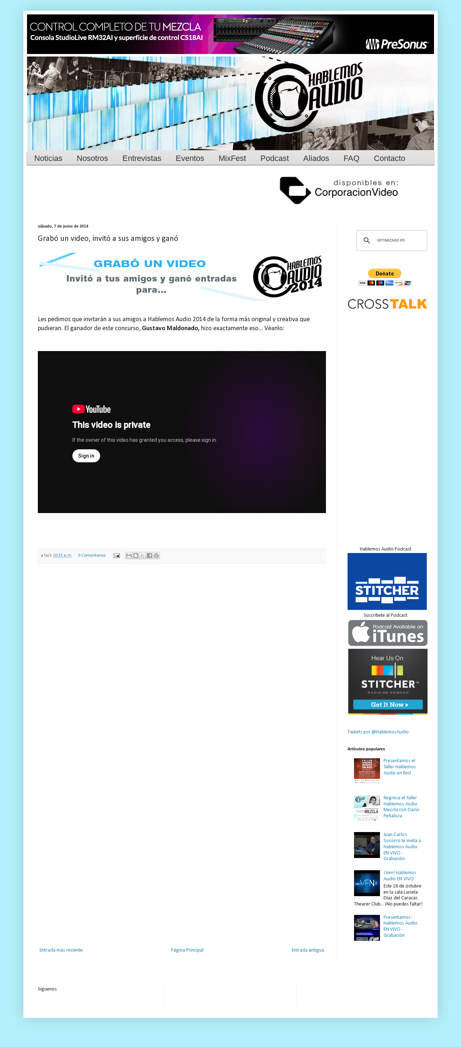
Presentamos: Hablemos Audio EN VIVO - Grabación (400, 926)
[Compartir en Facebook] (149, 555)
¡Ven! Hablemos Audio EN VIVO (400, 876)
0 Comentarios (92, 555)
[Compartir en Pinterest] (156, 555)
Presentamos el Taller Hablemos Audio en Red (400, 767)
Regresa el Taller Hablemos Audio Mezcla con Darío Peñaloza (401, 807)
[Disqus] (182, 663)
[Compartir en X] (142, 555)
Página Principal (187, 950)
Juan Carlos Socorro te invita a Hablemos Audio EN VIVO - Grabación (402, 847)
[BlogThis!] (135, 555)
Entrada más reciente (61, 950)
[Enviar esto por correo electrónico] (129, 555)
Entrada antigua (308, 950)
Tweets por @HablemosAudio (378, 732)
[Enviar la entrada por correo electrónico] (116, 555)
